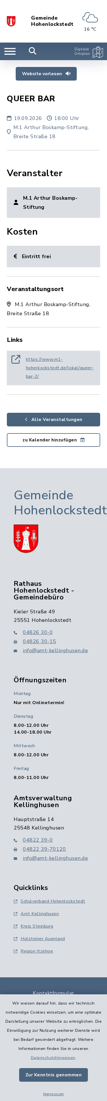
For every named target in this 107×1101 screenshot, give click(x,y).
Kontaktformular (53, 993)
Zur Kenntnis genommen (53, 1075)
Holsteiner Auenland (43, 939)
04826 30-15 (39, 641)
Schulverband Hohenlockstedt (53, 901)
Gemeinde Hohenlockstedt (52, 21)
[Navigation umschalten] (10, 51)
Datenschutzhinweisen (53, 1057)
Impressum (53, 1094)
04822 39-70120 (44, 849)
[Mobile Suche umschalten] (33, 51)
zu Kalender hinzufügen (50, 440)
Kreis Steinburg (37, 926)
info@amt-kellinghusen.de (55, 650)
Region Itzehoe (37, 951)
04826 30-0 (38, 632)
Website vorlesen (42, 74)
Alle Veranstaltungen (56, 419)
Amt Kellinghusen (40, 914)
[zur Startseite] (11, 21)
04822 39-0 (38, 840)
